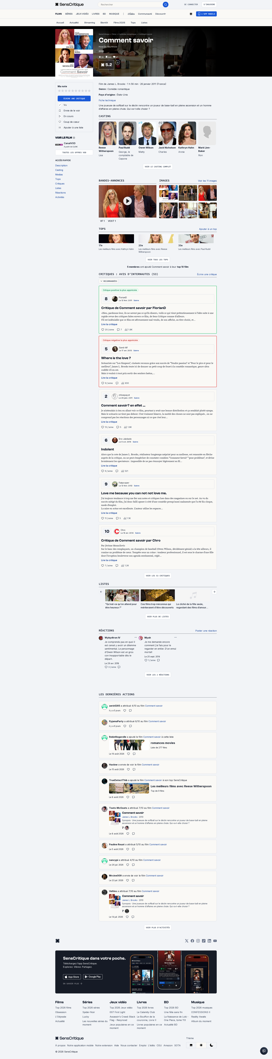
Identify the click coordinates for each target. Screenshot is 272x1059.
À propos (60, 1045)
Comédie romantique (127, 34)
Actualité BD (170, 1024)
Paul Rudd (124, 147)
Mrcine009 (115, 875)
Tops (102, 228)
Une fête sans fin (173, 1012)
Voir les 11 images (207, 180)
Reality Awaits (198, 1016)
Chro (123, 530)
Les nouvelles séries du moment (95, 1023)
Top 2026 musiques (201, 1007)
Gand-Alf (123, 347)
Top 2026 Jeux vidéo (121, 1007)
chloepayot (124, 395)
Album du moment (201, 1021)
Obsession (60, 1012)
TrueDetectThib (118, 780)
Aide (116, 1045)
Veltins (113, 891)
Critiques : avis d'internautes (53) (128, 274)
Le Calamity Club (146, 1012)
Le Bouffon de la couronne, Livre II (146, 1018)
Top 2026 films (63, 1007)
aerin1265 (114, 705)
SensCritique (104, 34)
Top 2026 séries (91, 1007)
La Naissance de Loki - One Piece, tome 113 (176, 1018)
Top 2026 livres (145, 1007)
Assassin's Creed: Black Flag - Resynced (122, 1018)
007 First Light (117, 1012)
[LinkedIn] (209, 942)
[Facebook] (192, 942)
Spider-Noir (88, 1012)
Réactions (106, 630)
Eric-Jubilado (125, 439)
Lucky (85, 1016)
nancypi (113, 860)
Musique (197, 1002)
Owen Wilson (146, 147)
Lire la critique (109, 324)
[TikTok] (203, 942)
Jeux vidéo (118, 1002)
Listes (104, 584)
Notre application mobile (80, 1045)
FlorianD (123, 297)
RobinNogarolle (117, 736)
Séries (87, 1002)
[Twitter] (186, 942)
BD (166, 1002)
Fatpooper (124, 483)
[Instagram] (198, 942)
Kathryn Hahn (186, 147)
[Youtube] (215, 942)
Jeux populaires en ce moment (122, 1026)
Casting (105, 116)
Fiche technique (107, 100)
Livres (142, 1002)
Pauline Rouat (117, 844)
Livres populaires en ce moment (149, 1026)
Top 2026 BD (171, 1007)
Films (114, 34)
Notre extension (103, 1045)
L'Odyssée (60, 1016)
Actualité (60, 1021)
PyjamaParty (116, 721)
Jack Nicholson (167, 147)
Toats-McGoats (118, 807)
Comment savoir (145, 34)
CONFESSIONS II (200, 1012)
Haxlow (113, 764)
